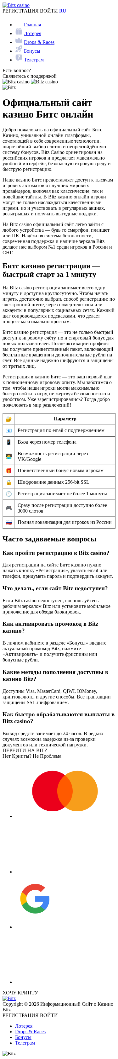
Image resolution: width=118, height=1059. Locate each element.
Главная (32, 24)
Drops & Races (39, 42)
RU (62, 10)
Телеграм (34, 59)
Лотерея (32, 33)
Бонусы (32, 51)
